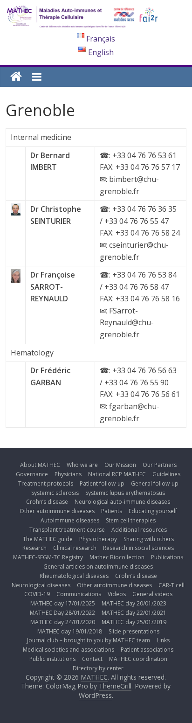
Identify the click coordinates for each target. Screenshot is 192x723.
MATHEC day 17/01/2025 (62, 603)
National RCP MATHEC (117, 474)
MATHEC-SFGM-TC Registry (48, 557)
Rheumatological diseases (74, 576)
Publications (167, 557)
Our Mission (120, 465)
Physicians (68, 474)
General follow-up (154, 483)
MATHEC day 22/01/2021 (134, 613)
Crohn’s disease (47, 502)
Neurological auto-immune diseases (122, 502)
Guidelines (166, 474)
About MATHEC (40, 465)
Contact (92, 659)
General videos (152, 594)
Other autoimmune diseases (57, 511)
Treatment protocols (45, 483)
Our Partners (160, 465)
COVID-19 (37, 594)
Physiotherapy (98, 539)
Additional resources (139, 530)
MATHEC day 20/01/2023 (134, 603)
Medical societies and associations (68, 649)
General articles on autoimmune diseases (98, 566)
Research (34, 548)
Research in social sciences (138, 548)
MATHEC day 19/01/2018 (69, 631)
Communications (78, 594)
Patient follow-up (102, 483)
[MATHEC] (16, 77)
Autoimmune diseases (70, 520)
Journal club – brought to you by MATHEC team (88, 640)
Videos (117, 594)
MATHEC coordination (138, 659)
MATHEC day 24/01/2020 (62, 622)
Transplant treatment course (67, 530)
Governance (32, 474)
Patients (111, 511)
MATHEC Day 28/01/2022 (62, 613)
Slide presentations (134, 631)
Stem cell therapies (131, 520)
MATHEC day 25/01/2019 (134, 622)
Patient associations (147, 649)
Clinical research (74, 548)
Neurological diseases (41, 585)
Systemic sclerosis (55, 493)
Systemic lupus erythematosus (125, 493)
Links (163, 640)
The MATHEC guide (48, 539)
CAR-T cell (171, 585)
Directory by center (98, 668)
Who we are (82, 465)
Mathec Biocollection (116, 557)
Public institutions (52, 659)
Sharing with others (148, 539)
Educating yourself (153, 511)
